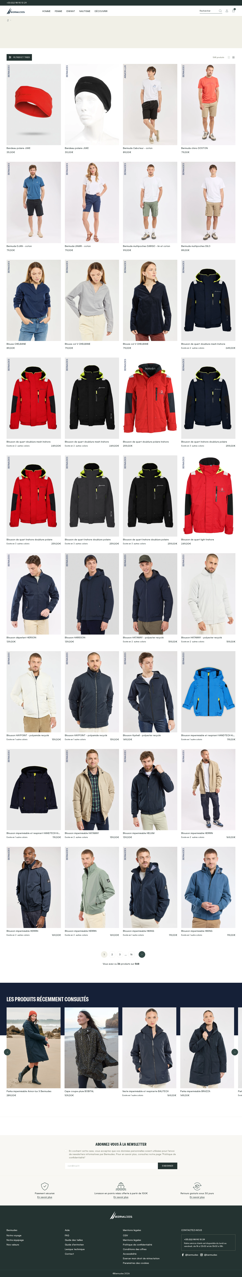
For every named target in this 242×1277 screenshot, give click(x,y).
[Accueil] (21, 10)
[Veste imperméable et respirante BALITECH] (149, 1052)
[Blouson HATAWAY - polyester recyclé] (150, 598)
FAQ (67, 1235)
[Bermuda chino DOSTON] (208, 109)
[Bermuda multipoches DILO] (208, 207)
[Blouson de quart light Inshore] (208, 500)
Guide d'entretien (74, 1244)
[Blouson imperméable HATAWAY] (92, 794)
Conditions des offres (135, 1249)
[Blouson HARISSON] (92, 598)
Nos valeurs (13, 1244)
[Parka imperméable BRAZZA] (207, 1052)
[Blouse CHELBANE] (34, 305)
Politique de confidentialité (137, 1244)
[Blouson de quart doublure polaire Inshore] (150, 402)
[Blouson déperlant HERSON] (34, 598)
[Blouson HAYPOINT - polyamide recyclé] (34, 696)
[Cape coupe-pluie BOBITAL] (92, 1052)
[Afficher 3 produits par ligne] (229, 57)
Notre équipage (15, 1240)
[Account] (227, 11)
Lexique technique (75, 1249)
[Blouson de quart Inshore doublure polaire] (208, 402)
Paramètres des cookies (136, 1263)
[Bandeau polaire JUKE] (34, 109)
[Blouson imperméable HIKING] (150, 892)
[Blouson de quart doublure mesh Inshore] (208, 305)
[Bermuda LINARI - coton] (92, 207)
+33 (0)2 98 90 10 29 (17, 2)
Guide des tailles (74, 1240)
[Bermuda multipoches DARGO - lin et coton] (150, 207)
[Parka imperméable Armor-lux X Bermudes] (34, 1052)
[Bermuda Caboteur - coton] (150, 109)
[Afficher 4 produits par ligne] (233, 57)
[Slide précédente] (7, 1052)
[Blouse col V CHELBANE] (92, 305)
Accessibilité (129, 1253)
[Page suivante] (142, 954)
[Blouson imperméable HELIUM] (150, 794)
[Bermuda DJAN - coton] (34, 207)
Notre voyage (14, 1235)
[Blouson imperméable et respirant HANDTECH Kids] (208, 696)
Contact (69, 1253)
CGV (125, 1235)
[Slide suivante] (234, 1052)
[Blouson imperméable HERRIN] (208, 794)
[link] (104, 954)
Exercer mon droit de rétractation (141, 1258)
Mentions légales (132, 1240)
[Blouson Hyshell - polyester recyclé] (150, 696)
